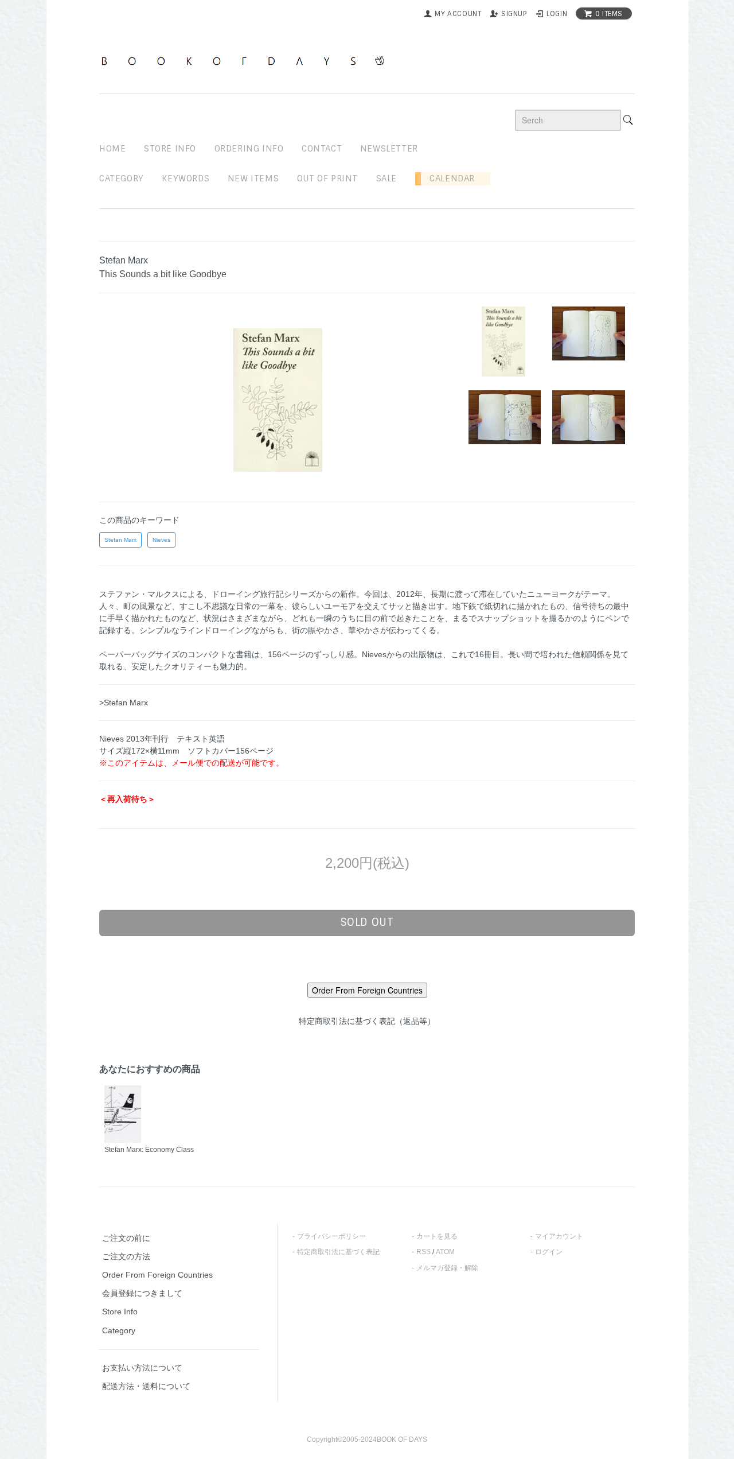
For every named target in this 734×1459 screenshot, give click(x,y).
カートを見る (437, 1236)
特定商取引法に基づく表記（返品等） (367, 1021)
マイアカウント (559, 1236)
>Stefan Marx (123, 702)
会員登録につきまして (142, 1293)
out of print (327, 178)
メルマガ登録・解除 (447, 1268)
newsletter (389, 148)
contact (322, 148)
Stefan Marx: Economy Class (149, 1150)
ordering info (249, 148)
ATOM (445, 1252)
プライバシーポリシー (331, 1236)
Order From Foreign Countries (157, 1274)
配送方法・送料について (146, 1386)
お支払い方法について (142, 1367)
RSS (423, 1252)
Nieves (161, 540)
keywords (185, 178)
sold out (367, 922)
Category (121, 178)
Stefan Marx (120, 540)
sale (386, 178)
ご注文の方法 (126, 1256)
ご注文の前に (126, 1238)
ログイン (549, 1252)
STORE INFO (170, 148)
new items (253, 178)
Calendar (448, 178)
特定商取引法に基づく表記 (338, 1252)
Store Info (120, 1311)
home (112, 148)
